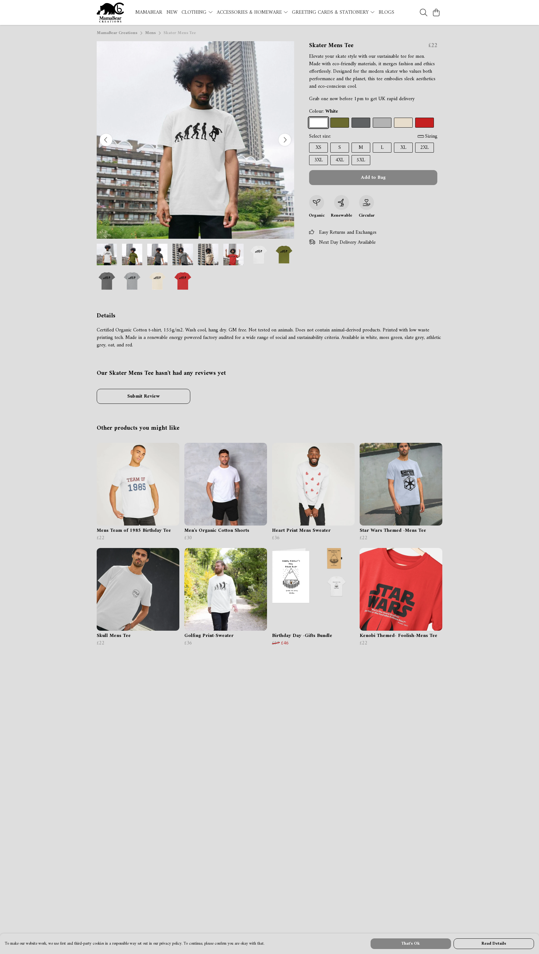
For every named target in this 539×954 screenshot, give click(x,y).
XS (318, 147)
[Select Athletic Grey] (382, 123)
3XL (318, 160)
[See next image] (285, 140)
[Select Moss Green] (339, 123)
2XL (424, 147)
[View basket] (436, 12)
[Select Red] (424, 123)
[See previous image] (106, 140)
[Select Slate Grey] (361, 123)
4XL (339, 160)
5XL (361, 160)
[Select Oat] (403, 123)
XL (403, 147)
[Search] (423, 12)
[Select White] (318, 123)
